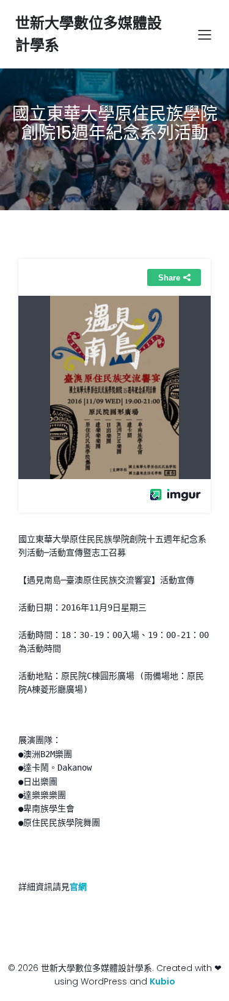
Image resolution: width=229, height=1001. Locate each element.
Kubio (162, 981)
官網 (78, 887)
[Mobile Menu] (204, 34)
